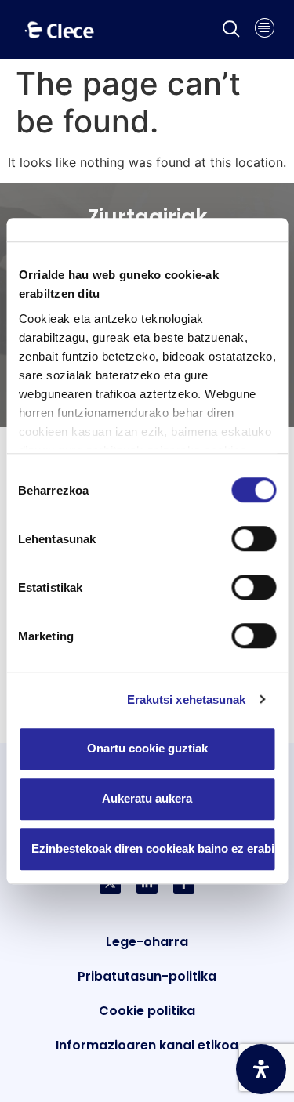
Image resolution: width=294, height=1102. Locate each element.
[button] (231, 29)
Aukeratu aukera (147, 798)
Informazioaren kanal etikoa (147, 1045)
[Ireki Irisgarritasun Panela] (261, 1069)
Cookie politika (147, 1011)
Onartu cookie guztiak (147, 748)
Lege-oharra (147, 942)
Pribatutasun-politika (147, 976)
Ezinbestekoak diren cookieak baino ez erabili (153, 848)
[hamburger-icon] (264, 30)
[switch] (253, 538)
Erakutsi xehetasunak (186, 699)
